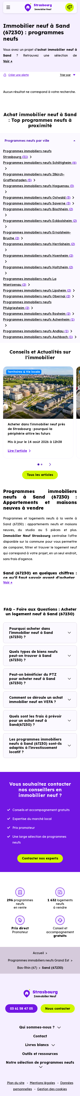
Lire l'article (17, 451)
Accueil (38, 953)
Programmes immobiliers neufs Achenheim (39, 319)
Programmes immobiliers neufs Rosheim (36, 314)
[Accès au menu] (8, 7)
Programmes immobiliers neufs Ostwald (36, 197)
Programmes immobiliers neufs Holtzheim (38, 267)
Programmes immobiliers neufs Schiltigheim (40, 163)
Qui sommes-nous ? (37, 1027)
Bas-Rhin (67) (27, 968)
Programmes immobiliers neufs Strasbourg (27, 154)
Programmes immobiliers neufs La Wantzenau (29, 282)
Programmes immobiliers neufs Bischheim (38, 209)
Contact (40, 1036)
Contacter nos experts (40, 858)
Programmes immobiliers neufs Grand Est (38, 960)
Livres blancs (37, 1045)
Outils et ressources (40, 1053)
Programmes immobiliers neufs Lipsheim (37, 290)
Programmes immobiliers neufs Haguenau (38, 186)
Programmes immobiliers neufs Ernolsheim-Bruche (37, 235)
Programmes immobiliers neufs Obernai (36, 296)
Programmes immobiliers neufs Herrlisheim (39, 244)
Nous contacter (57, 1008)
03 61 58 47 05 (21, 1008)
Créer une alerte (18, 75)
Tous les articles (40, 475)
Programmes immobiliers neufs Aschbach (38, 337)
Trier (65, 74)
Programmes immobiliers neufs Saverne (36, 203)
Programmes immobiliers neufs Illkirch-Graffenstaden (33, 177)
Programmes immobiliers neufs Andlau (36, 331)
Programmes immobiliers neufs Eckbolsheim (40, 221)
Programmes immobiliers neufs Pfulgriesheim (27, 305)
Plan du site (15, 1083)
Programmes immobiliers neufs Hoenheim (38, 255)
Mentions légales (42, 1083)
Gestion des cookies (52, 1089)
